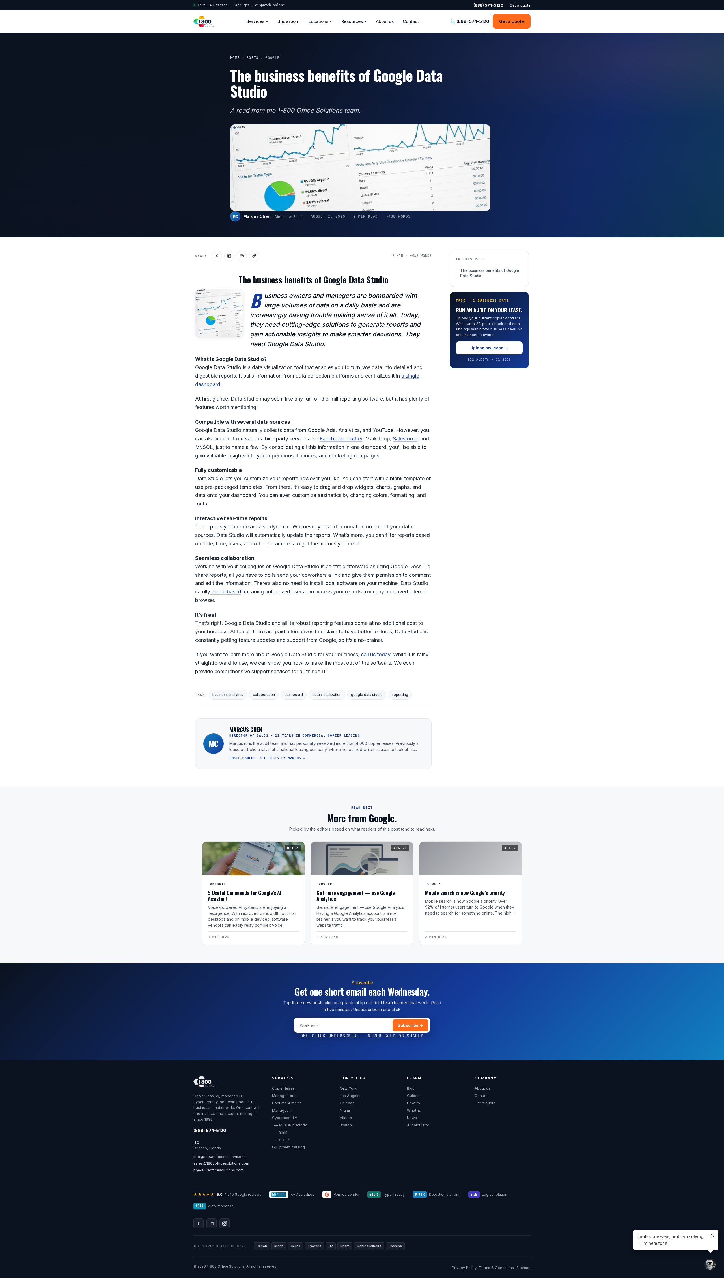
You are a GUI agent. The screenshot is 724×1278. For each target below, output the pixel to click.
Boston (346, 1125)
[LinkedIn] (211, 1223)
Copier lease (283, 1088)
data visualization (327, 694)
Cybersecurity (284, 1117)
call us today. (376, 654)
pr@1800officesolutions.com (218, 1170)
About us (385, 21)
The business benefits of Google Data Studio (489, 273)
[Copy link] (254, 256)
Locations (318, 21)
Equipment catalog (288, 1147)
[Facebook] (198, 1223)
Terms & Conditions (496, 1267)
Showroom (288, 21)
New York (348, 1088)
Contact (411, 21)
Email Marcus (242, 758)
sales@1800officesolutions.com (221, 1163)
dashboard (294, 694)
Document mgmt (286, 1103)
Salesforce (405, 439)
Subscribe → (410, 1025)
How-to (413, 1103)
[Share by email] (242, 256)
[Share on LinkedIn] (229, 256)
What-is (414, 1110)
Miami (345, 1110)
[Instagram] (224, 1223)
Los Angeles (350, 1095)
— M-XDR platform (289, 1125)
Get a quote (520, 5)
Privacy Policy (464, 1267)
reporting (400, 694)
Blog (411, 1088)
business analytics (227, 694)
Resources (352, 21)
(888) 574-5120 (209, 1130)
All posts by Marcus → (282, 758)
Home (235, 58)
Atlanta (346, 1117)
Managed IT (282, 1110)
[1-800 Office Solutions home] (204, 21)
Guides (413, 1095)
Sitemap (523, 1267)
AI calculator (418, 1125)
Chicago (347, 1103)
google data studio (367, 694)
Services (255, 21)
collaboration (264, 694)
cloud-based (225, 592)
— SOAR (280, 1139)
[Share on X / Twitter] (217, 256)
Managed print (285, 1095)
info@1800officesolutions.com (220, 1156)
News (412, 1117)
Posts (252, 58)
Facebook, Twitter (341, 439)
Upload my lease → (489, 347)
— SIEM (279, 1132)
